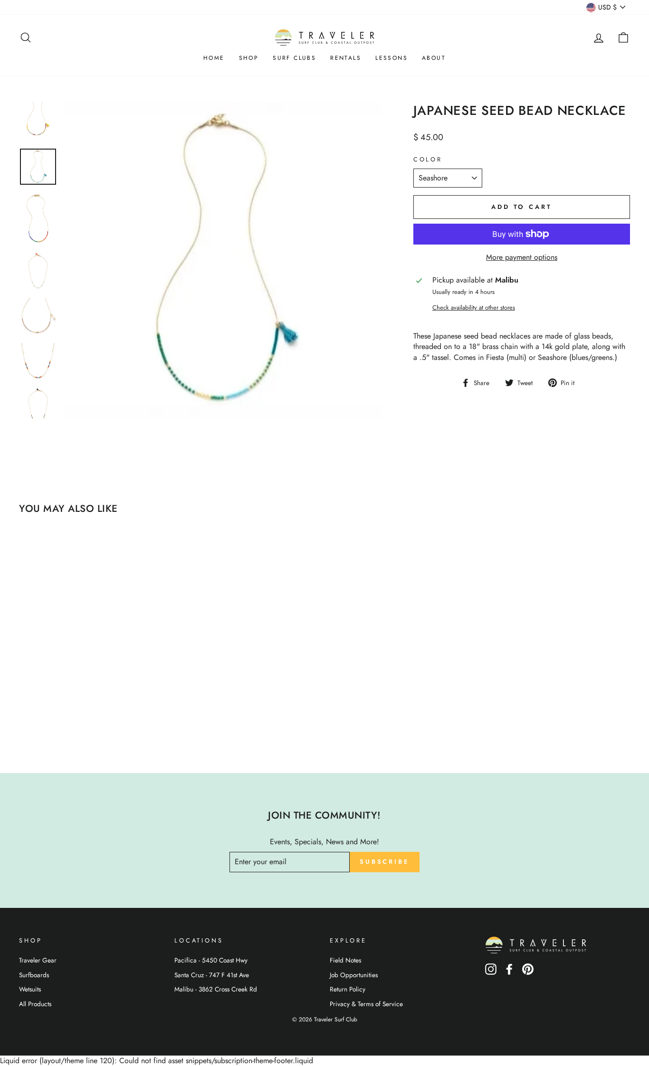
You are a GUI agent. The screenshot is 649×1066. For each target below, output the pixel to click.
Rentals (345, 58)
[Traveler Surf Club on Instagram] (490, 972)
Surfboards (34, 975)
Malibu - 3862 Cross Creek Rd (215, 989)
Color (427, 159)
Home (214, 58)
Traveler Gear (38, 960)
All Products (35, 1004)
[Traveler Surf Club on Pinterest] (528, 972)
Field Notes (345, 960)
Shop (249, 58)
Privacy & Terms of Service (366, 1004)
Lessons (391, 58)
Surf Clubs (294, 58)
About (434, 58)
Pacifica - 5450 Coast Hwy (211, 960)
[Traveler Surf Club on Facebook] (509, 972)
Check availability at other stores (473, 307)
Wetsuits (30, 989)
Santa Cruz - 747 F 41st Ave (211, 975)
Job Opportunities (354, 975)
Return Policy (347, 989)
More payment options (521, 257)
